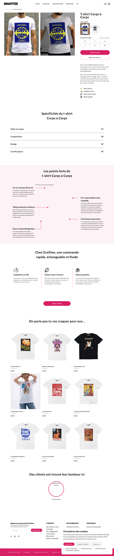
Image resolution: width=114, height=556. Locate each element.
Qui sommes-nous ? (52, 527)
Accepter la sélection (83, 544)
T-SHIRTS (37, 3)
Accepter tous (69, 544)
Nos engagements (52, 531)
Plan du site (50, 536)
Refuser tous (96, 544)
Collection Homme (72, 527)
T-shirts (10, 9)
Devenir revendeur (52, 538)
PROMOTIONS (69, 3)
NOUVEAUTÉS (46, 3)
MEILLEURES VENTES (58, 3)
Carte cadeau (50, 534)
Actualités (49, 529)
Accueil (6, 9)
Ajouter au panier (95, 52)
